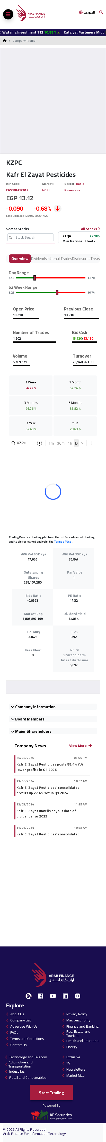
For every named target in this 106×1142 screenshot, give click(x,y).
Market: (48, 184)
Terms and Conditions (27, 1039)
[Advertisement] (53, 101)
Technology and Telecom (28, 1057)
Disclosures (81, 258)
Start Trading (51, 1092)
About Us (17, 1014)
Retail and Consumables (28, 1077)
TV (68, 1063)
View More (78, 745)
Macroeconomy (78, 1020)
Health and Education (82, 1041)
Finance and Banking (82, 1026)
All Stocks (89, 229)
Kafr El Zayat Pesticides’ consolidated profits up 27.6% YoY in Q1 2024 (48, 790)
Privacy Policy (76, 1014)
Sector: (70, 184)
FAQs (14, 1032)
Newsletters (75, 1069)
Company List (20, 1020)
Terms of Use (63, 541)
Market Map (75, 1075)
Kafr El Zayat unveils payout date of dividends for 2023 (46, 813)
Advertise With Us (24, 1026)
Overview (20, 258)
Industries (17, 1071)
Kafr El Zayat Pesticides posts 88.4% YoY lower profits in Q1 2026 (49, 767)
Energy (71, 1047)
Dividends (39, 258)
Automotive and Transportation (20, 1064)
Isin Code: (13, 184)
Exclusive (73, 1057)
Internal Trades (59, 258)
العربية (89, 12)
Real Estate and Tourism (78, 1033)
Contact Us (18, 1045)
